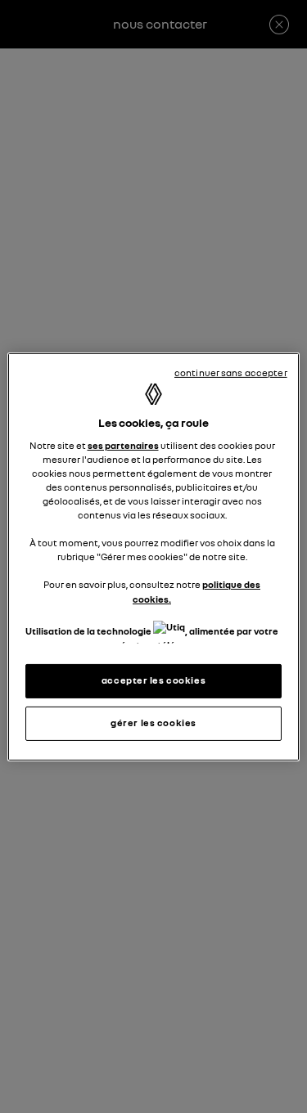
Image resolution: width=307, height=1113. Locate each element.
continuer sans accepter (230, 372)
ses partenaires (123, 445)
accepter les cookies (153, 680)
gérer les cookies (153, 723)
